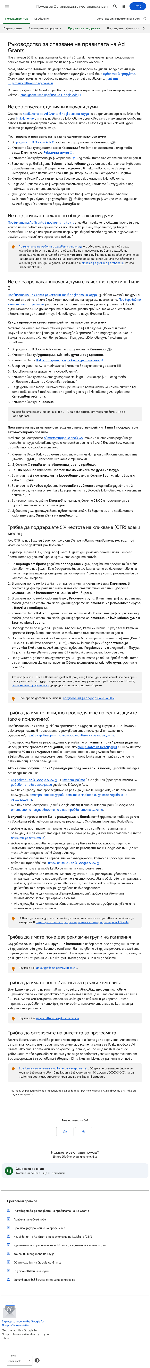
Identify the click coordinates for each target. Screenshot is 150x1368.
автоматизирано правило (63, 438)
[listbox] (19, 1361)
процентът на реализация (97, 747)
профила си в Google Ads (33, 142)
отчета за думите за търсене (102, 263)
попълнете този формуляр (30, 685)
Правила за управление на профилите (39, 1228)
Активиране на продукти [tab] (45, 28)
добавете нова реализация (31, 785)
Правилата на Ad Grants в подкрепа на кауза (41, 223)
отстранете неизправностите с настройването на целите (57, 810)
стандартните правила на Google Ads (49, 95)
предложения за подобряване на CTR (88, 698)
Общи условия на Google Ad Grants (37, 1262)
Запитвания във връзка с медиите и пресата (44, 1280)
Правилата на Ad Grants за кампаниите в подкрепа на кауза (52, 295)
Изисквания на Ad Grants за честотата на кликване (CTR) (53, 1236)
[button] (7, 6)
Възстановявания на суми (31, 1271)
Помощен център (16, 18)
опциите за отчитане (27, 838)
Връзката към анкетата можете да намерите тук (53, 1068)
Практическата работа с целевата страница (50, 246)
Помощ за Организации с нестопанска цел (72, 6)
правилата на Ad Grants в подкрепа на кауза (56, 114)
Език (13, 1355)
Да (65, 1131)
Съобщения (41, 18)
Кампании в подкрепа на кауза (34, 1254)
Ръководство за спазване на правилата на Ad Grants (51, 1211)
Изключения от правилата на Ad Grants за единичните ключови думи (60, 1245)
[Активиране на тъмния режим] (37, 1360)
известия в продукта (119, 74)
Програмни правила (22, 1201)
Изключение (25, 119)
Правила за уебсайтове (30, 1219)
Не (83, 1131)
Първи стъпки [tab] (13, 28)
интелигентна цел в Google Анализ (73, 863)
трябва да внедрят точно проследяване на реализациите (70, 735)
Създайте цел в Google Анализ (34, 780)
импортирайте (73, 780)
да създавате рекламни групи (56, 968)
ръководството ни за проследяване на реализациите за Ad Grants (82, 922)
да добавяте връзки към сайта (57, 1018)
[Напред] (142, 28)
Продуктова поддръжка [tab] (84, 28)
